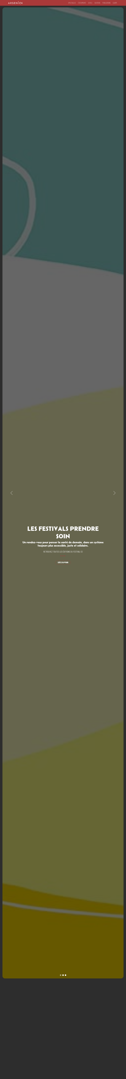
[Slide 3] (65, 975)
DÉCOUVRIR (63, 562)
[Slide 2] (63, 975)
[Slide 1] (60, 975)
